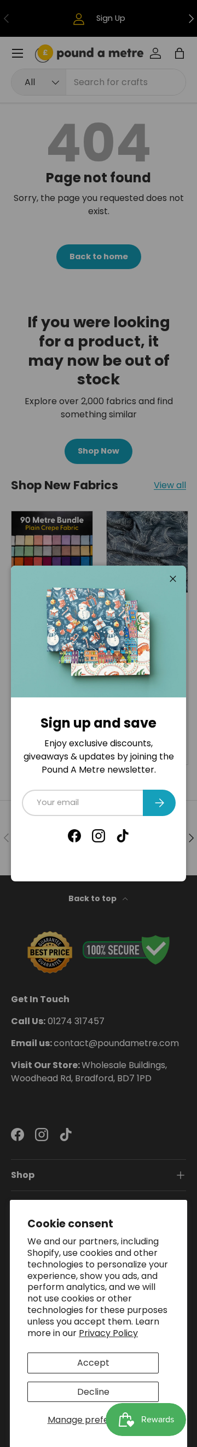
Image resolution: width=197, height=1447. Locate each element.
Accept (93, 1362)
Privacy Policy (108, 1333)
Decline (93, 1391)
